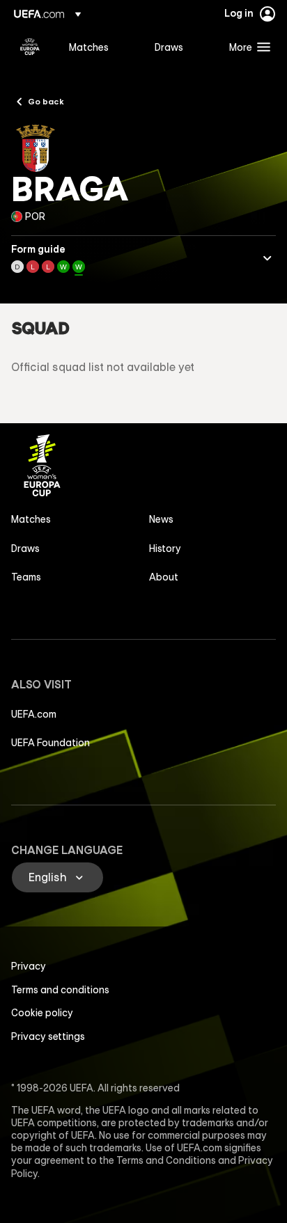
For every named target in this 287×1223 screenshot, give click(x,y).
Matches (31, 519)
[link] (89, 46)
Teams (26, 577)
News (161, 519)
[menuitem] (100, 46)
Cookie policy (42, 1012)
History (165, 548)
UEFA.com (33, 714)
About (163, 577)
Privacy (28, 966)
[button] (246, 46)
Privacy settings (48, 1036)
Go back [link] (46, 101)
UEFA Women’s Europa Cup (30, 46)
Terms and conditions (60, 989)
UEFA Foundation (50, 742)
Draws (25, 548)
